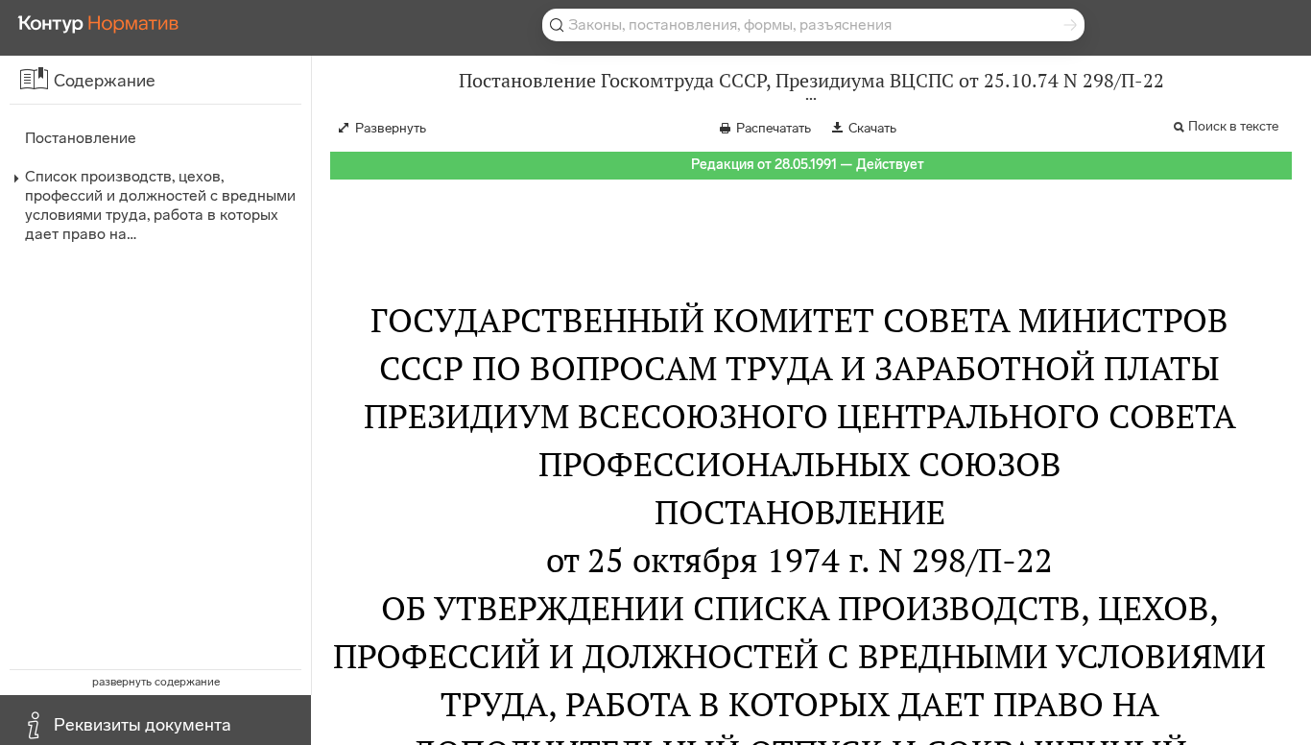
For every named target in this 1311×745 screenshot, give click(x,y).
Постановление (80, 138)
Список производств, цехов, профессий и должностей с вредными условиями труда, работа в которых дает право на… (160, 205)
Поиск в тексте (1233, 126)
